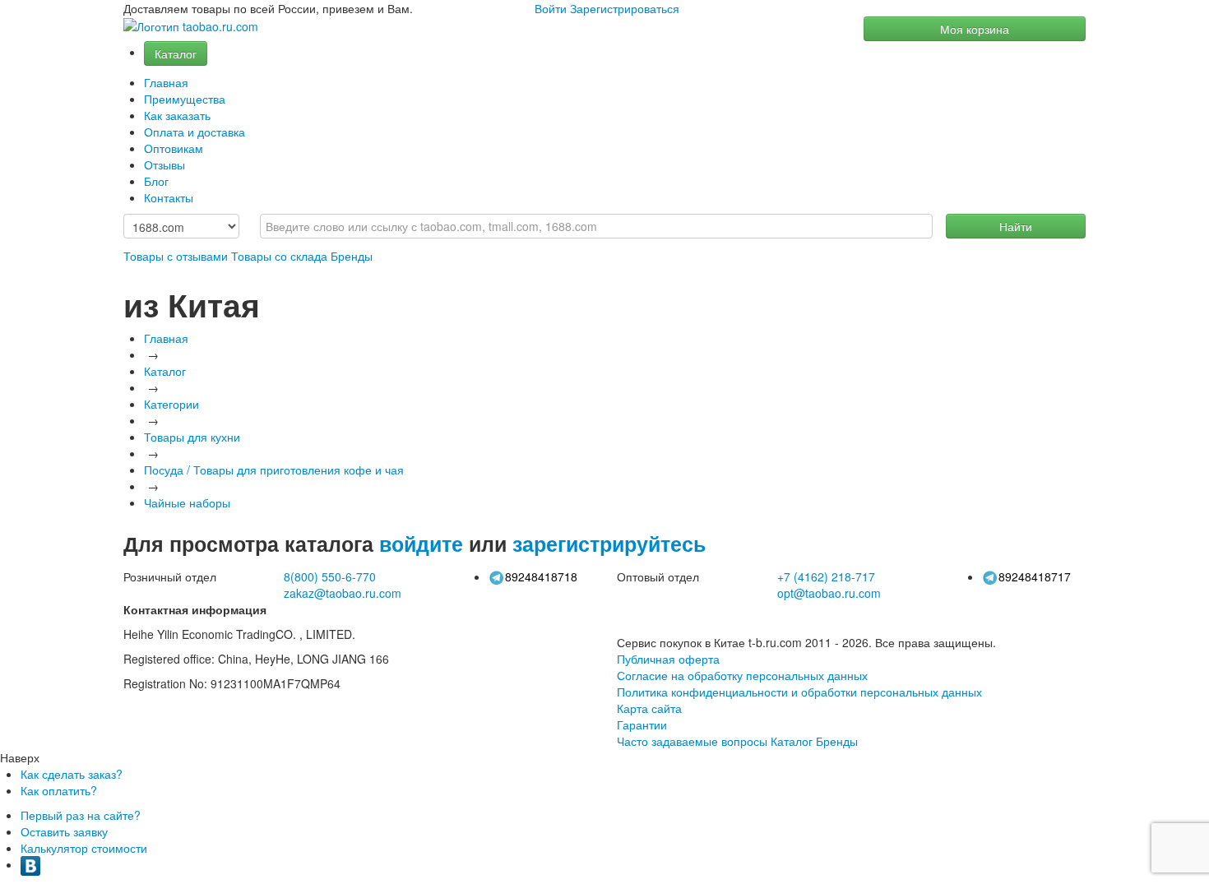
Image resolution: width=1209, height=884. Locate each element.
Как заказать (177, 115)
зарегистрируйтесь (609, 543)
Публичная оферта (668, 658)
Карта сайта (649, 708)
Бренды (352, 256)
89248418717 (1034, 576)
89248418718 (541, 576)
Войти (551, 8)
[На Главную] (190, 26)
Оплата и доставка (194, 131)
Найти (1015, 226)
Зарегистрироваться (624, 8)
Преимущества (184, 98)
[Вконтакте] (30, 864)
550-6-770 (330, 576)
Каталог (176, 53)
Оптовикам (173, 148)
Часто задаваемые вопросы (692, 741)
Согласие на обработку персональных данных (742, 675)
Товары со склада (279, 256)
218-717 (826, 576)
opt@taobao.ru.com (829, 593)
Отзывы (164, 164)
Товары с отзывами (175, 256)
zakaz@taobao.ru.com (342, 593)
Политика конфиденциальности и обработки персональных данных (799, 691)
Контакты (168, 197)
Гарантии (642, 724)
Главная (166, 82)
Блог (156, 181)
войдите (421, 543)
